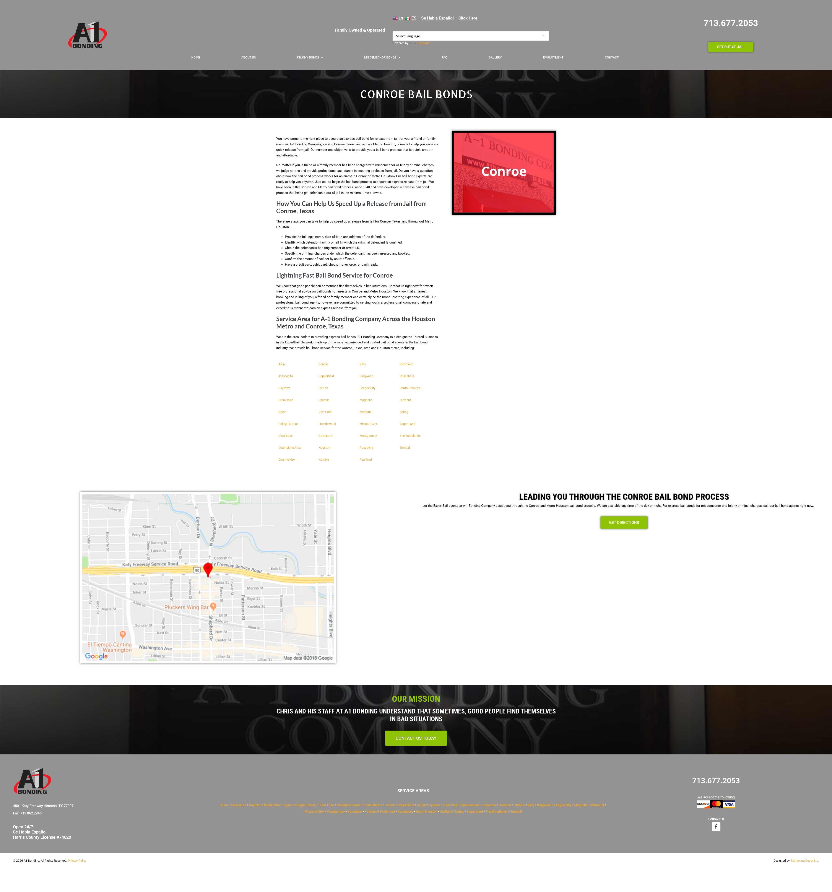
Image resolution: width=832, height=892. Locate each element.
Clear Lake (326, 805)
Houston (505, 805)
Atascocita (238, 805)
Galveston (488, 805)
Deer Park (450, 805)
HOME (195, 57)
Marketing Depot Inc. (805, 860)
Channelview (372, 805)
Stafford (446, 812)
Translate (423, 43)
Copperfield (406, 805)
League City (562, 805)
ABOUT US (248, 57)
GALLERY (495, 57)
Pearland (371, 812)
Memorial (597, 805)
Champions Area (349, 805)
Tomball (516, 812)
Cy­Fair (421, 805)
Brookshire (272, 805)
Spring (459, 812)
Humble (520, 805)
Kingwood (544, 805)
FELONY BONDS (308, 57)
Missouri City (314, 812)
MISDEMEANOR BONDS (380, 57)
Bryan (287, 805)
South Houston (426, 812)
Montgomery (336, 812)
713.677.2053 (731, 23)
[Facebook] (716, 826)
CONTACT (612, 57)
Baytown (255, 805)
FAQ (444, 57)
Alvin (224, 805)
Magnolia (581, 805)
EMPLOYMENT (553, 57)
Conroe (390, 805)
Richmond (406, 364)
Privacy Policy (77, 860)
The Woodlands (497, 812)
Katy (531, 805)
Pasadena (355, 812)
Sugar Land (474, 812)
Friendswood (469, 805)
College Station (305, 805)
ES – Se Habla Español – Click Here (443, 18)
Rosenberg (405, 812)
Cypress (434, 805)
